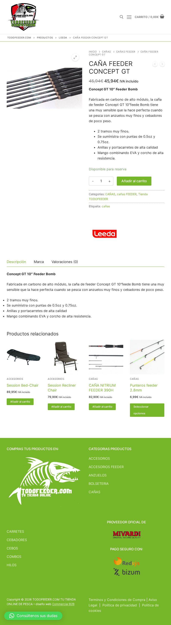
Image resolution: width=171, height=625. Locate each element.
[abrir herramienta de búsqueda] (121, 17)
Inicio (93, 51)
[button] (75, 57)
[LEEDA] (104, 234)
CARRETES (15, 531)
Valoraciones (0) (65, 262)
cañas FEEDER (125, 51)
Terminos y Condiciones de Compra (117, 600)
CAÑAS (106, 51)
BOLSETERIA (99, 483)
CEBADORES (17, 540)
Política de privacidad (119, 605)
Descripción (16, 262)
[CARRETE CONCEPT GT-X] (154, 65)
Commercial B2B (63, 604)
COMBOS (14, 556)
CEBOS (12, 548)
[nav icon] (129, 17)
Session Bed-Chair (23, 385)
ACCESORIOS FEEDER (106, 467)
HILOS (11, 565)
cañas (106, 206)
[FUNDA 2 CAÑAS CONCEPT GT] (162, 65)
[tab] (16, 262)
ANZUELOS (98, 475)
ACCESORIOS (15, 378)
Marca (39, 262)
